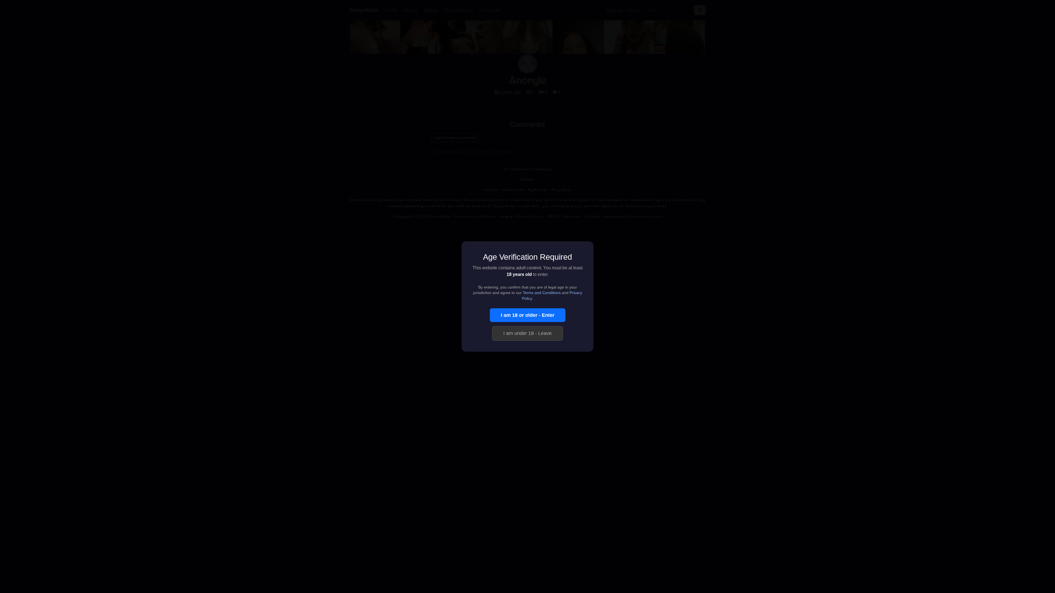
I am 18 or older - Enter (527, 315)
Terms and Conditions (542, 293)
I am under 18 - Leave (527, 333)
